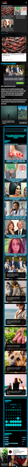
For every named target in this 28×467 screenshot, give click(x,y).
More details (20, 83)
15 (18, 418)
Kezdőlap (3, 33)
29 (18, 425)
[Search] (25, 130)
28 (15, 425)
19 (11, 421)
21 (15, 421)
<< (6, 404)
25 (8, 425)
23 (20, 421)
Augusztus (13, 404)
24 (6, 425)
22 (18, 421)
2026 (13, 407)
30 (20, 425)
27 (13, 425)
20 (13, 421)
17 (6, 421)
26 (11, 425)
